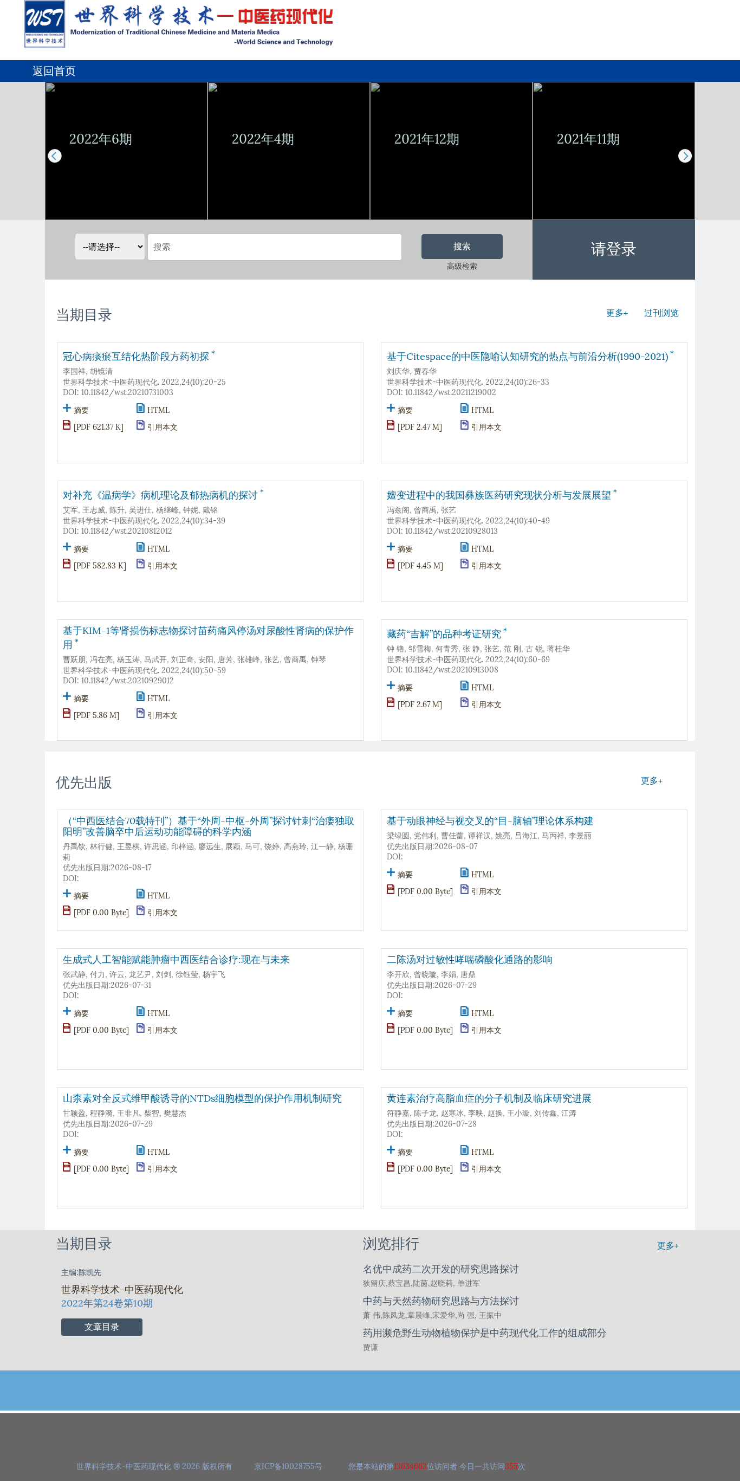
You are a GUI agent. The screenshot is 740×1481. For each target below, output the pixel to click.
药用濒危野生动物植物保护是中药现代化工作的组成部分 (485, 1333)
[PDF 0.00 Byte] (101, 912)
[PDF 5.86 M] (96, 715)
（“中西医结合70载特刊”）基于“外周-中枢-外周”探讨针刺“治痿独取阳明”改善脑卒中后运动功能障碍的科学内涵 (208, 826)
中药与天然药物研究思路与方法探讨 (441, 1301)
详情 (126, 199)
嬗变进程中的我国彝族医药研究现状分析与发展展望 (503, 494)
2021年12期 (426, 139)
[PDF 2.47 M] (420, 427)
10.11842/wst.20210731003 (127, 392)
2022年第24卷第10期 (107, 1303)
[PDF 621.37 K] (99, 427)
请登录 (614, 249)
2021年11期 (588, 139)
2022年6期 (100, 139)
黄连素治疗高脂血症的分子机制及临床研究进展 (489, 1098)
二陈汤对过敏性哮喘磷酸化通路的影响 (470, 959)
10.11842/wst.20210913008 (451, 670)
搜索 (462, 246)
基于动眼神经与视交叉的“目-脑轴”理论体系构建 (490, 821)
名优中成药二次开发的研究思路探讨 (441, 1269)
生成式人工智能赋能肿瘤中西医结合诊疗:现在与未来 (176, 959)
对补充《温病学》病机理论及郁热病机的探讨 (164, 494)
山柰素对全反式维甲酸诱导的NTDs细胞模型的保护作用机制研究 (202, 1098)
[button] (685, 156)
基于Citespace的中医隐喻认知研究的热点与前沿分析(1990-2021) (531, 355)
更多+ (617, 313)
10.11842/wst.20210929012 (127, 680)
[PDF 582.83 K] (100, 566)
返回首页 (54, 70)
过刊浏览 (661, 313)
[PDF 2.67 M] (420, 704)
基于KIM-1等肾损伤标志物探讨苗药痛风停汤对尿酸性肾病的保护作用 (208, 637)
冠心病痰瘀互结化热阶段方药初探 (140, 355)
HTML (158, 410)
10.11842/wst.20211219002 (450, 392)
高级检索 (462, 266)
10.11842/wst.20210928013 (451, 531)
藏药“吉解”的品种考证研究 (448, 632)
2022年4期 (263, 139)
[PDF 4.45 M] (420, 566)
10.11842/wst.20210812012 (126, 531)
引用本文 (162, 427)
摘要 (81, 410)
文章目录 (102, 1327)
